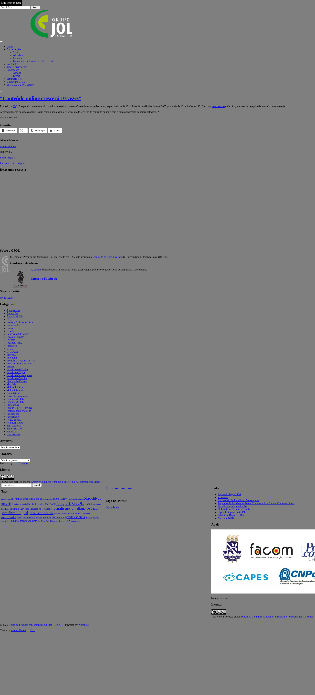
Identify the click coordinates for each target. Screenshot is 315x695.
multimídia (8, 517)
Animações (12, 313)
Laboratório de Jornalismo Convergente (33, 61)
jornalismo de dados (85, 508)
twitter (58, 521)
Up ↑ (32, 630)
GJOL (10, 348)
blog (42, 499)
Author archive (8, 146)
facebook (50, 503)
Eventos (11, 339)
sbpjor (96, 517)
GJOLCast (12, 351)
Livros (16, 75)
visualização (76, 521)
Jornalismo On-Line (17, 378)
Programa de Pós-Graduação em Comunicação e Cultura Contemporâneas (256, 503)
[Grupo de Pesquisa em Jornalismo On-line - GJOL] (51, 37)
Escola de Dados (15, 337)
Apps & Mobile (15, 316)
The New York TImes (46, 521)
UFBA (66, 520)
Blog (9, 319)
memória (77, 513)
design (70, 499)
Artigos (17, 72)
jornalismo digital (14, 513)
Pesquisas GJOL (15, 399)
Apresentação (14, 49)
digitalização (78, 499)
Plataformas (13, 405)
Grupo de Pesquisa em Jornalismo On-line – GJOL (35, 624)
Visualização (13, 434)
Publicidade (13, 416)
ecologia (23, 504)
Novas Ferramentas (17, 396)
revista (88, 517)
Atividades (18, 55)
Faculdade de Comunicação (106, 257)
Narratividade (14, 393)
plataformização (59, 517)
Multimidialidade (15, 390)
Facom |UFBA (14, 342)
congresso (48, 499)
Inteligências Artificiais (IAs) (21, 360)
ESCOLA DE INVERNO (20, 84)
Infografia (12, 357)
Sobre (16, 52)
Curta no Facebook (44, 278)
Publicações (13, 69)
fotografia (64, 504)
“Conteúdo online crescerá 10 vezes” (40, 98)
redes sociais (76, 517)
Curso (10, 328)
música (19, 517)
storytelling (5, 521)
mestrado (86, 513)
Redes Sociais (14, 419)
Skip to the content (11, 2)
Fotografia (12, 345)
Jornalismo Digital (16, 372)
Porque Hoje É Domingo (19, 407)
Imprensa (11, 354)
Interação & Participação (19, 363)
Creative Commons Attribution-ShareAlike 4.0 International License (66, 481)
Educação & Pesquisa (18, 334)
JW (14, 106)
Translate (24, 463)
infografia (14, 509)
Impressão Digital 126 (229, 494)
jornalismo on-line (41, 513)
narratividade (29, 517)
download (16, 504)
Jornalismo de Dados (17, 369)
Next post (20, 163)
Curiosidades (13, 325)
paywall (39, 517)
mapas (57, 513)
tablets (33, 520)
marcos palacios (67, 513)
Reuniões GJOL (15, 422)
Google (88, 504)
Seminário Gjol (14, 78)
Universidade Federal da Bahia (234, 509)
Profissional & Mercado (19, 410)
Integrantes (12, 64)
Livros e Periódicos (17, 381)
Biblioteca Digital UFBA (231, 515)
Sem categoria (7, 157)
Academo (36, 269)
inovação (24, 508)
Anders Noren (18, 630)
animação (34, 498)
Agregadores (13, 310)
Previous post (7, 163)
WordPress (83, 624)
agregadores (6, 499)
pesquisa (46, 517)
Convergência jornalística (20, 322)
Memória (17, 58)
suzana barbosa (20, 520)
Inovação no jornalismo (41, 509)
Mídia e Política (15, 387)
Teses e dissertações (17, 67)
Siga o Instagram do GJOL (232, 512)
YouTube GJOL (226, 518)
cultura (56, 499)
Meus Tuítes (6, 297)
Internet (10, 366)
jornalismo (61, 508)
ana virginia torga (19, 499)
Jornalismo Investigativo (19, 375)
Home (10, 46)
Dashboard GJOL (16, 81)
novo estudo (218, 106)
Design (10, 331)
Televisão (11, 431)
